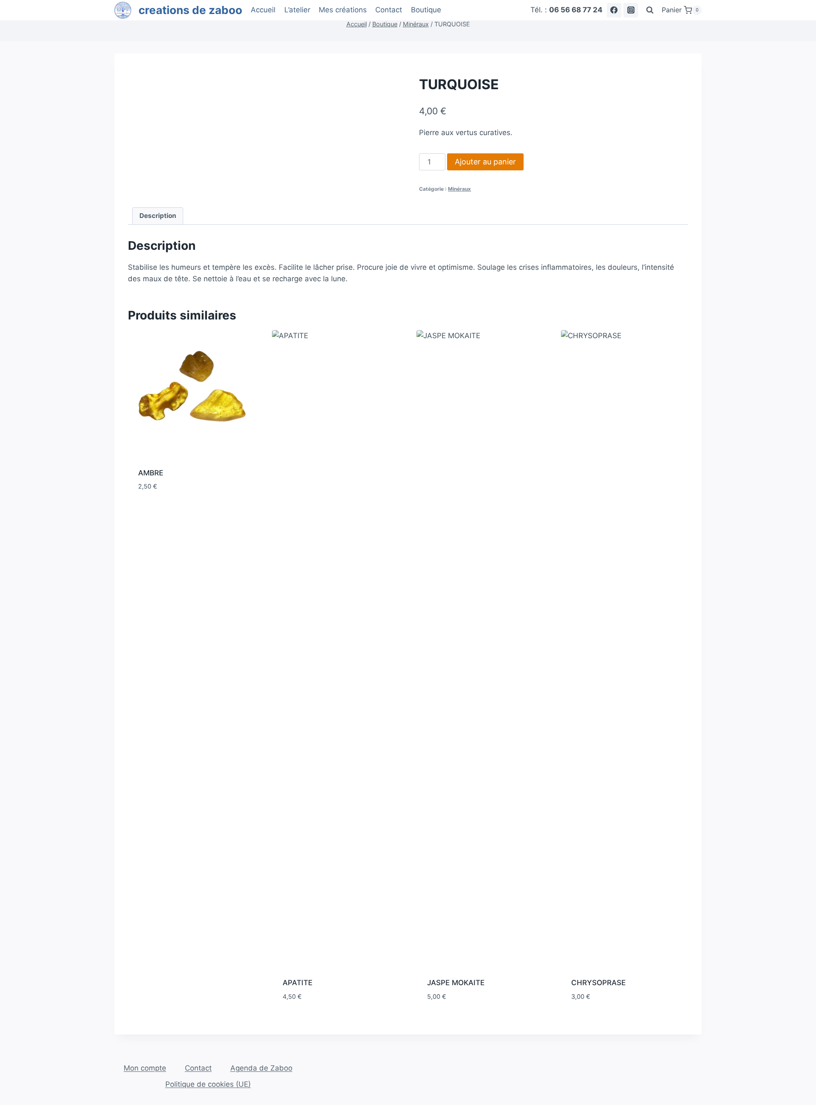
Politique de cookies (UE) (208, 1084)
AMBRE (150, 473)
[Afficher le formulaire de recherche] (649, 10)
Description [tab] (157, 216)
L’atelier (297, 10)
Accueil (263, 10)
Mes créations (343, 10)
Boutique (426, 10)
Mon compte (145, 1068)
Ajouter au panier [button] (170, 512)
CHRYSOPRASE (598, 982)
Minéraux (459, 189)
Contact (388, 10)
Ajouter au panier (485, 161)
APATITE (297, 982)
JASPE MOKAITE (455, 982)
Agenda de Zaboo (261, 1068)
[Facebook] (614, 10)
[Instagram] (630, 10)
